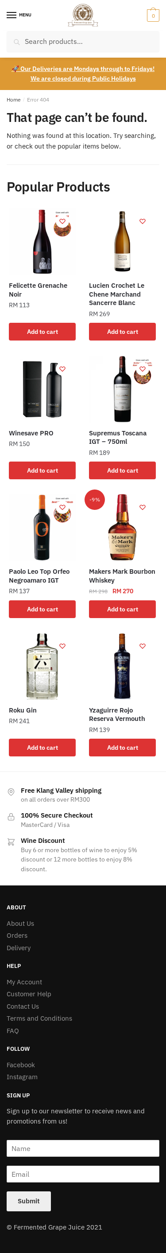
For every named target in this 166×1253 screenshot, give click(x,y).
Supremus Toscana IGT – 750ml (118, 437)
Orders (17, 935)
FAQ (13, 1030)
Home (14, 99)
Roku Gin (23, 710)
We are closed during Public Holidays (83, 78)
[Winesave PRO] (42, 389)
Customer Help (29, 994)
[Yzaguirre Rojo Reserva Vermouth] (122, 666)
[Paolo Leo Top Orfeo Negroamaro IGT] (42, 527)
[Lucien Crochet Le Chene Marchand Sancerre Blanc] (122, 241)
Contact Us (23, 1006)
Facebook (21, 1065)
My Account (24, 982)
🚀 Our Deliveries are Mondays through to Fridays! (83, 69)
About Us (20, 923)
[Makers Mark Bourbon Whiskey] (122, 527)
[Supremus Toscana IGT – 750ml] (122, 389)
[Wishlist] (62, 221)
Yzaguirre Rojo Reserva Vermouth (117, 714)
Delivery (19, 948)
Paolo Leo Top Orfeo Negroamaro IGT (39, 575)
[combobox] (83, 41)
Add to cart (42, 332)
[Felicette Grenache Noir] (42, 241)
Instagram (22, 1077)
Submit (29, 1201)
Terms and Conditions (39, 1018)
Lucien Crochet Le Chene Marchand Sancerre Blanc (116, 294)
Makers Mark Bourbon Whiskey (122, 575)
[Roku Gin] (42, 666)
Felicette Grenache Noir (38, 289)
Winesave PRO (31, 433)
